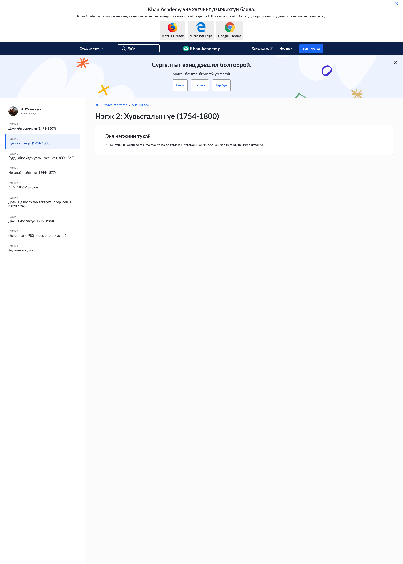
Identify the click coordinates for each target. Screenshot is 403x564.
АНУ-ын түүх (140, 105)
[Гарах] (396, 3)
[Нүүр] (96, 105)
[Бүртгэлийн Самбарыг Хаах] (395, 62)
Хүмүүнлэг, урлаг (115, 105)
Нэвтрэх (286, 48)
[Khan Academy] (201, 48)
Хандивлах (260, 48)
